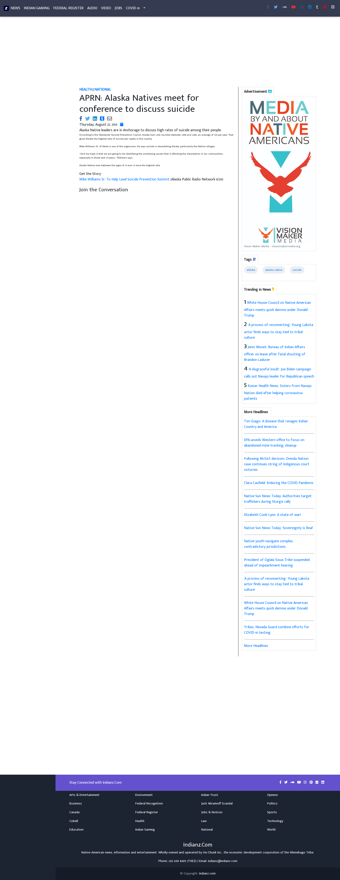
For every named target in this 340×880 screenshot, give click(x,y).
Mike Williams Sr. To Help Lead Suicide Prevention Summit (124, 179)
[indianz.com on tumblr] (317, 7)
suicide (297, 269)
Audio (92, 8)
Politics (272, 803)
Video (106, 8)
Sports (272, 812)
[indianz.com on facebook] (280, 782)
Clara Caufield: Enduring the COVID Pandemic (279, 483)
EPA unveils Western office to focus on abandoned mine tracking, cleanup (274, 443)
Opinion (272, 795)
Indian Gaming (36, 8)
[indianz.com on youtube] (293, 7)
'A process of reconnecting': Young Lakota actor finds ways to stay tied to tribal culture (278, 331)
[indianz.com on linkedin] (322, 782)
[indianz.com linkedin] (309, 7)
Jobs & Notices (212, 812)
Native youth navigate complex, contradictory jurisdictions (268, 544)
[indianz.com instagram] (301, 7)
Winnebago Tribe (301, 852)
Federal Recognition (149, 803)
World (271, 829)
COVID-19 (133, 8)
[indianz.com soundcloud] (284, 7)
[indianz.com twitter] (275, 7)
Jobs (118, 8)
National (207, 829)
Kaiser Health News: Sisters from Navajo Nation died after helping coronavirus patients (278, 392)
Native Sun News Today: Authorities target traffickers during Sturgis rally (278, 499)
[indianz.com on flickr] (332, 7)
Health (139, 821)
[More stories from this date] (121, 125)
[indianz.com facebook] (268, 7)
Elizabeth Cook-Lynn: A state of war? (272, 515)
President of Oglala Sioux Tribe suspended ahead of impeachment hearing (277, 563)
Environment (144, 795)
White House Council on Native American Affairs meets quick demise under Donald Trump (277, 309)
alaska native (273, 269)
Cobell (73, 821)
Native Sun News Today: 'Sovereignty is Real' (278, 528)
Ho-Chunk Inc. (212, 852)
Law (204, 821)
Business (75, 803)
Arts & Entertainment (84, 795)
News (15, 8)
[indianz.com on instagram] (306, 782)
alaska (251, 269)
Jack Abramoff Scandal (217, 803)
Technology (275, 821)
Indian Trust (209, 795)
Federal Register (68, 8)
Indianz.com (207, 873)
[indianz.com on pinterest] (311, 782)
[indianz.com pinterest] (324, 7)
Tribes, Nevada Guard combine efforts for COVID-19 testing (276, 630)
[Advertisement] (198, 52)
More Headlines (256, 646)
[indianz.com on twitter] (286, 782)
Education (76, 829)
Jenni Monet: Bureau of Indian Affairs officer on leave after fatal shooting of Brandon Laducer (274, 353)
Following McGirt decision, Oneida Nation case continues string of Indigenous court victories (276, 464)
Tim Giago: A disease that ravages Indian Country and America (276, 424)
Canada (74, 812)
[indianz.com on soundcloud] (292, 782)
